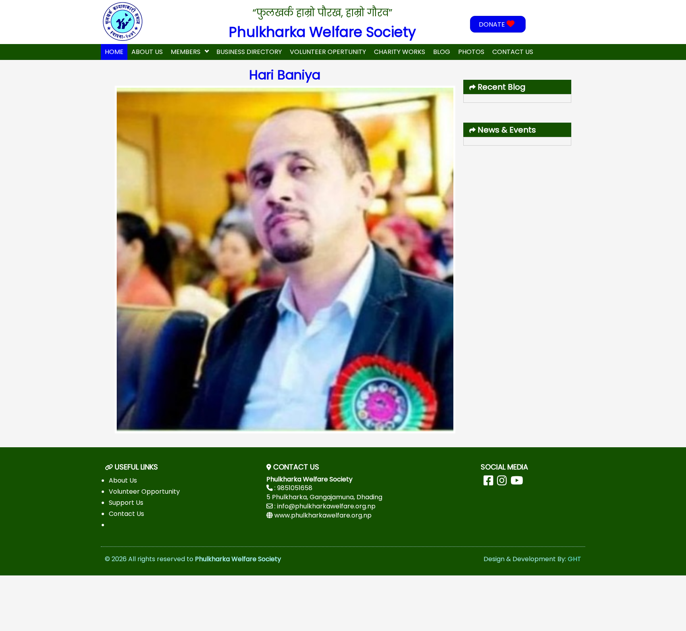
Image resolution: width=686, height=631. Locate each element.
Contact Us (512, 51)
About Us (147, 51)
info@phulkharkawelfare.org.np (326, 506)
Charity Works (399, 51)
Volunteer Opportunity (144, 491)
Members (185, 51)
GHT (574, 559)
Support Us (126, 502)
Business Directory (249, 51)
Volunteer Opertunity (328, 51)
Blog (441, 51)
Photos (471, 51)
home (114, 51)
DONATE (493, 24)
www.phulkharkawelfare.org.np (323, 515)
